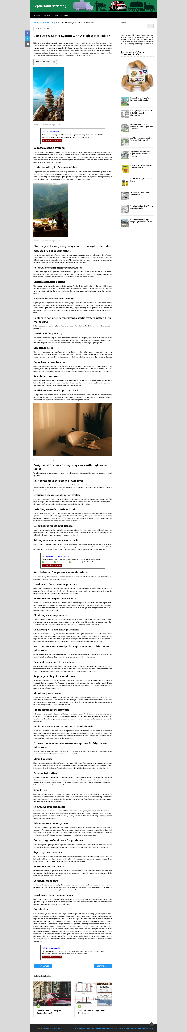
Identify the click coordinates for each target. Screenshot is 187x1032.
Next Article (102, 966)
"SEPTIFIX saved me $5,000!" (53, 948)
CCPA (120, 1028)
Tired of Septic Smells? (51, 132)
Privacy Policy (90, 1028)
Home (37, 15)
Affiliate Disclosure (130, 1028)
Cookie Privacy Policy (110, 1028)
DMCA (98, 1028)
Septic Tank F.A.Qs (61, 15)
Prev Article (43, 966)
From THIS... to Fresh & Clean (56, 556)
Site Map (141, 1028)
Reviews (47, 15)
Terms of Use (79, 1028)
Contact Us (150, 1028)
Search (123, 23)
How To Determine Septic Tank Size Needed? (92, 1012)
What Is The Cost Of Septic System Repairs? (49, 1012)
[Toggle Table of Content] (53, 62)
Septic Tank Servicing (49, 5)
